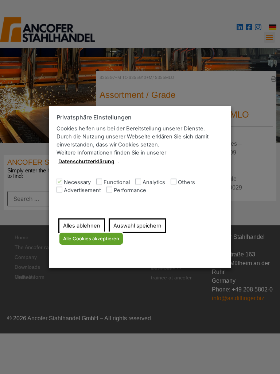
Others (186, 182)
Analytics (154, 182)
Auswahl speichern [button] (137, 225)
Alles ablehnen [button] (81, 225)
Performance (130, 190)
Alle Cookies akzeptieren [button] (91, 238)
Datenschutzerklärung (86, 161)
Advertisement (82, 190)
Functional (117, 182)
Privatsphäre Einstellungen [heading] (94, 117)
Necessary (77, 182)
